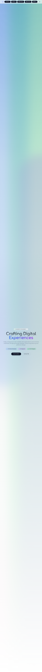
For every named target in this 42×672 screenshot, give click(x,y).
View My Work (16, 353)
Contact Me (26, 353)
